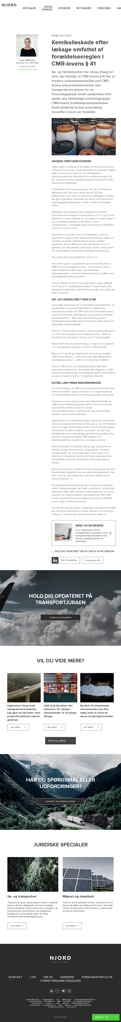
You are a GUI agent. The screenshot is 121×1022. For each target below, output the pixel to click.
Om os (48, 977)
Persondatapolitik (97, 977)
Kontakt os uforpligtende (60, 801)
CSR (33, 977)
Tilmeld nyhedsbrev (60, 617)
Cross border (47, 8)
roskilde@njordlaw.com (80, 1003)
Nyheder (64, 8)
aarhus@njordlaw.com (82, 1005)
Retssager (84, 8)
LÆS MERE (15, 926)
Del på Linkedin (69, 560)
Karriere (67, 977)
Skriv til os (101, 1015)
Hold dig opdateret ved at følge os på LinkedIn (84, 551)
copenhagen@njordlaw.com (84, 1000)
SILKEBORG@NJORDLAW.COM (82, 1001)
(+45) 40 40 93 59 (27, 66)
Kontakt (16, 977)
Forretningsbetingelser (60, 981)
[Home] (9, 6)
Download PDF (92, 560)
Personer (104, 8)
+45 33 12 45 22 (59, 1007)
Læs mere (19, 727)
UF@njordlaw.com (27, 69)
